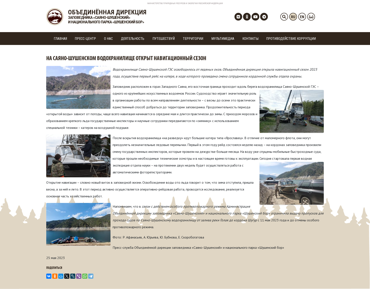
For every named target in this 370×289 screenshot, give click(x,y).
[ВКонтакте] (48, 276)
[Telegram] (90, 276)
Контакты (250, 39)
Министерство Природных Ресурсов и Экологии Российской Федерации (185, 3)
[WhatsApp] (84, 276)
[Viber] (78, 276)
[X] (66, 276)
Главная (60, 39)
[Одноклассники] (54, 276)
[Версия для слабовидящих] (311, 17)
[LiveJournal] (72, 276)
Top (360, 279)
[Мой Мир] (60, 276)
